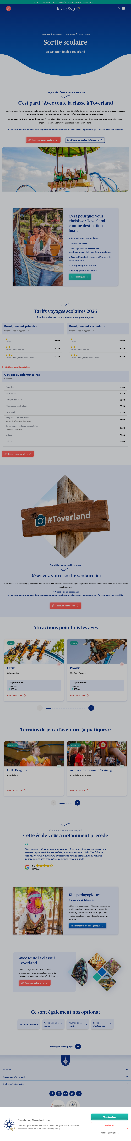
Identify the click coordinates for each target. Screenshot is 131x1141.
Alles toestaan (109, 1117)
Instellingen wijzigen (110, 1132)
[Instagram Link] (59, 1093)
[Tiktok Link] (72, 1093)
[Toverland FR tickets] (8, 8)
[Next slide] (91, 708)
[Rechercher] (119, 8)
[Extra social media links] (79, 1093)
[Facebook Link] (52, 1093)
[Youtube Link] (65, 1093)
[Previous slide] (40, 708)
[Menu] (123, 8)
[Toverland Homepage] (65, 8)
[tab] (48, 708)
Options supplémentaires (16, 367)
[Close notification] (95, 2)
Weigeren (109, 1125)
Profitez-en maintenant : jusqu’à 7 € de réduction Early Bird (63, 2)
